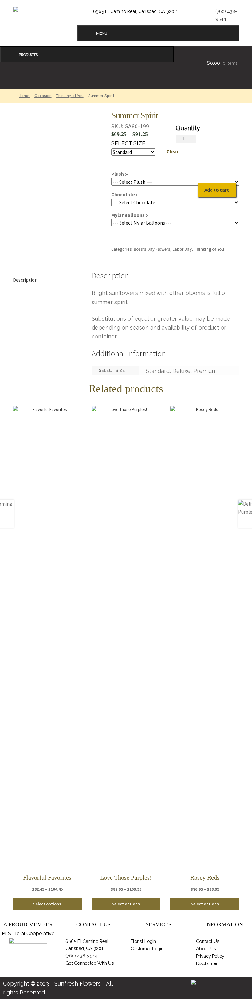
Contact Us (207, 941)
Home (24, 95)
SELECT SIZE (128, 143)
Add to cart (216, 190)
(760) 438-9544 (81, 955)
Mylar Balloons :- (130, 215)
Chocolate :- (125, 194)
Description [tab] (25, 280)
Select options (47, 904)
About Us (206, 948)
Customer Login (147, 948)
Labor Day (182, 249)
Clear (173, 151)
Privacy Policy (210, 956)
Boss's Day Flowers (152, 249)
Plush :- (119, 174)
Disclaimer (207, 963)
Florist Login (143, 941)
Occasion (43, 95)
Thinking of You (70, 95)
